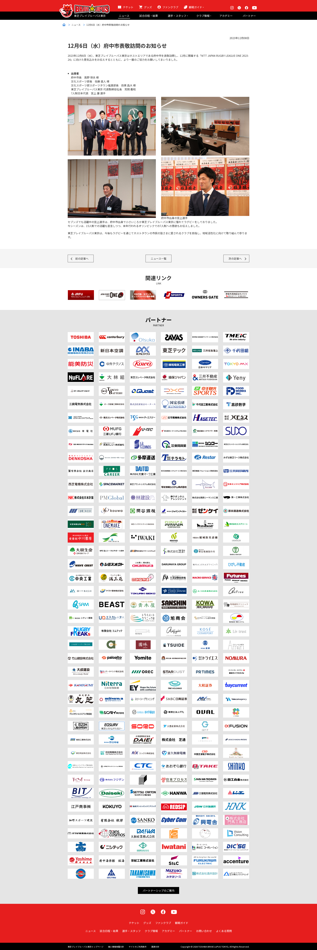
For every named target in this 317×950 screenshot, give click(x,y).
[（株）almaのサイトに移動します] (112, 642)
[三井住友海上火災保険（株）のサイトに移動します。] (205, 348)
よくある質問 (224, 931)
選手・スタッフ (177, 16)
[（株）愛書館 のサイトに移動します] (81, 534)
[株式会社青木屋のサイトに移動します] (143, 601)
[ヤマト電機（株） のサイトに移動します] (112, 588)
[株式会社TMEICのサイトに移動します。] (236, 334)
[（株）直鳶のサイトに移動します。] (205, 642)
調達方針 (155, 946)
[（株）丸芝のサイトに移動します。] (81, 696)
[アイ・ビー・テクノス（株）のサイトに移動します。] (143, 441)
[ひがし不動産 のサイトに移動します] (236, 561)
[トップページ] (84, 6)
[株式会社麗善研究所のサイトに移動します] (112, 601)
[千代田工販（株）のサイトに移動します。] (205, 401)
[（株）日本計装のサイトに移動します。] (81, 495)
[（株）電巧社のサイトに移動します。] (81, 454)
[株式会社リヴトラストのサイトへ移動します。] (236, 628)
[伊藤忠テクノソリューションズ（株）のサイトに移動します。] (143, 763)
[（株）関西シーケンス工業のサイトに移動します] (205, 495)
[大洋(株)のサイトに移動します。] (81, 871)
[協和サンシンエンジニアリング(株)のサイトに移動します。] (143, 803)
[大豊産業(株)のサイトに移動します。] (174, 723)
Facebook (246, 7)
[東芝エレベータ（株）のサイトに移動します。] (143, 374)
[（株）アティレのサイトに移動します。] (236, 642)
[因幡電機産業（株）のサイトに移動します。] (81, 348)
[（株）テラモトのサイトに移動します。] (174, 454)
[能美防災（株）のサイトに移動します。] (81, 361)
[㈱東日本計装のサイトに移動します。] (236, 803)
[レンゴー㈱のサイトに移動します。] (236, 790)
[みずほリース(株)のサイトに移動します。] (174, 871)
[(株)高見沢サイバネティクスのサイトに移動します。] (143, 871)
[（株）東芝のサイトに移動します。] (81, 334)
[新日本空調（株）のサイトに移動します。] (112, 348)
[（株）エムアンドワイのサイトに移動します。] (205, 696)
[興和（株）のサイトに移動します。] (143, 361)
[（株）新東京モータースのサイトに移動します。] (143, 401)
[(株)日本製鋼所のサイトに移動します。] (205, 803)
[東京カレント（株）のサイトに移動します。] (112, 441)
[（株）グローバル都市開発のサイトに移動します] (205, 615)
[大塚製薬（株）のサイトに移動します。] (143, 334)
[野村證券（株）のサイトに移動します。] (236, 655)
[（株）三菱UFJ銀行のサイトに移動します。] (112, 428)
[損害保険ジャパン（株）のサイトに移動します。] (174, 374)
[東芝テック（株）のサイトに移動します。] (174, 348)
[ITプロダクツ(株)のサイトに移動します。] (236, 709)
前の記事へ (81, 258)
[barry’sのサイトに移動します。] (205, 481)
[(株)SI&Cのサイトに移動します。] (174, 857)
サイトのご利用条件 (138, 946)
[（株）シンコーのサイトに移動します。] (205, 441)
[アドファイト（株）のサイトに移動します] (174, 628)
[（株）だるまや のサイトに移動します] (174, 561)
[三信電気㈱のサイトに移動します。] (205, 790)
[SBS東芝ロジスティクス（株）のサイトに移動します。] (81, 441)
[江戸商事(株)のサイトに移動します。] (81, 803)
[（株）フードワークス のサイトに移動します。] (236, 388)
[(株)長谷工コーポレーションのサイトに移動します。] (205, 844)
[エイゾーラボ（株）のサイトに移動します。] (81, 723)
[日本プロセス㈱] (174, 777)
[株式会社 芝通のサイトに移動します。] (174, 736)
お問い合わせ (204, 931)
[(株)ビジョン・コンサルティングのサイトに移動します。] (236, 830)
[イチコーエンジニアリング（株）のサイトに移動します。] (81, 415)
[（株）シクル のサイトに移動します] (112, 534)
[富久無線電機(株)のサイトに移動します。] (174, 750)
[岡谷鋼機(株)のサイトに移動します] (143, 508)
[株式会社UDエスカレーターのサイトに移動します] (112, 615)
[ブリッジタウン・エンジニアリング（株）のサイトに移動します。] (81, 709)
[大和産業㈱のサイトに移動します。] (143, 830)
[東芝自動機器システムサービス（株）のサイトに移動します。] (174, 468)
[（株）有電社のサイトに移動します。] (81, 428)
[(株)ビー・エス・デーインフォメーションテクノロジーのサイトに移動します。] (81, 790)
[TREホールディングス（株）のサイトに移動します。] (174, 682)
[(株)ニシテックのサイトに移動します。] (112, 844)
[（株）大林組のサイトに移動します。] (112, 374)
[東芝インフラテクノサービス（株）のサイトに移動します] (143, 521)
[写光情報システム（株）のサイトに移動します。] (174, 481)
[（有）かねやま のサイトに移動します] (143, 575)
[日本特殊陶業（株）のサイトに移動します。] (112, 682)
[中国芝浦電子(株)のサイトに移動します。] (205, 750)
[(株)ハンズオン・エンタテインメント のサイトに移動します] (236, 534)
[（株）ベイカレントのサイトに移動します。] (236, 682)
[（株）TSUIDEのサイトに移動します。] (174, 642)
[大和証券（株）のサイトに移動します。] (205, 682)
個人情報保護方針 (116, 946)
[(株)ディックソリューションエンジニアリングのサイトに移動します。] (236, 844)
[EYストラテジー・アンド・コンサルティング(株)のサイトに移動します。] (143, 682)
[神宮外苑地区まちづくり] (236, 292)
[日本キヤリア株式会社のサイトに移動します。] (205, 361)
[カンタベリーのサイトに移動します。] (112, 334)
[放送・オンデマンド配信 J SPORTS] (174, 292)
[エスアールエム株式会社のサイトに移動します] (81, 601)
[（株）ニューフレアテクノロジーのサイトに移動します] (81, 374)
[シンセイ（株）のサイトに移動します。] (112, 709)
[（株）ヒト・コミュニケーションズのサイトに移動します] (81, 388)
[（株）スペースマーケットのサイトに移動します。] (112, 481)
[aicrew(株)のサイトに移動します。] (112, 871)
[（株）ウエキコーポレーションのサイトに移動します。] (112, 454)
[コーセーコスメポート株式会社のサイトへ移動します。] (205, 628)
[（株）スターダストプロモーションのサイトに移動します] (174, 669)
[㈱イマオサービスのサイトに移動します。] (143, 777)
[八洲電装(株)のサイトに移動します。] (81, 857)
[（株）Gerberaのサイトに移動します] (143, 628)
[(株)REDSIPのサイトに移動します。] (174, 803)
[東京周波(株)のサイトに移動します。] (81, 750)
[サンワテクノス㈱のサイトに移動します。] (205, 777)
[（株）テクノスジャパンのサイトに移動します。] (81, 777)
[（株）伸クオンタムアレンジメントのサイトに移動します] (174, 495)
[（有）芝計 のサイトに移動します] (174, 548)
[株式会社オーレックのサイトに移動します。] (143, 669)
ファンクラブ (170, 7)
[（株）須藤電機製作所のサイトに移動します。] (236, 428)
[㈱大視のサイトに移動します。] (81, 844)
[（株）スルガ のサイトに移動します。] (174, 521)
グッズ (148, 7)
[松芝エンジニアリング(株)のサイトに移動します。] (81, 763)
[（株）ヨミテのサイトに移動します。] (143, 655)
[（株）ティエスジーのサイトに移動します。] (143, 415)
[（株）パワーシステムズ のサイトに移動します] (143, 548)
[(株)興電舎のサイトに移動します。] (205, 817)
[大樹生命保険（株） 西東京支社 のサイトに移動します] (81, 548)
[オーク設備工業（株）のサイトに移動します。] (112, 401)
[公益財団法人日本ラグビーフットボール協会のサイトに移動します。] (81, 292)
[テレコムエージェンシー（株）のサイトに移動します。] (236, 696)
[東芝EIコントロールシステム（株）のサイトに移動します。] (236, 441)
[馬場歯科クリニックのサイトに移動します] (236, 601)
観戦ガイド (195, 7)
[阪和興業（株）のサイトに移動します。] (174, 790)
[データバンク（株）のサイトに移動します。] (112, 669)
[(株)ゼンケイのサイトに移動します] (205, 508)
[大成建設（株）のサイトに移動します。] (81, 669)
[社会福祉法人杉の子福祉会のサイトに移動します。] (143, 709)
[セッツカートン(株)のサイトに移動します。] (143, 790)
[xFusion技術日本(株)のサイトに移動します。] (236, 723)
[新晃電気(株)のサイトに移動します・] (236, 763)
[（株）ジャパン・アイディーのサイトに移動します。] (174, 508)
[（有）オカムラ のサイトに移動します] (143, 561)
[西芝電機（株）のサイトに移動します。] (81, 481)
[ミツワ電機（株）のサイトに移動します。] (112, 696)
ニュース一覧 (158, 258)
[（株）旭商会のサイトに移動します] (174, 615)
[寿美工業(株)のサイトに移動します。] (81, 736)
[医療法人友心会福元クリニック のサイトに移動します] (205, 561)
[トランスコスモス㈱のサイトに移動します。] (112, 830)
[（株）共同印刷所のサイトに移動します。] (236, 468)
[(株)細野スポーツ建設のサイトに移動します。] (81, 817)
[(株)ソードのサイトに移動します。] (143, 723)
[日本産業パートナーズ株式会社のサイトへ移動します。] (81, 642)
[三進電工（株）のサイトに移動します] (81, 508)
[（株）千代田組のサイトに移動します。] (236, 348)
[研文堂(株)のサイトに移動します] (81, 521)
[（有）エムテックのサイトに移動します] (112, 628)
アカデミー (226, 16)
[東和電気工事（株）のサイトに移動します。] (174, 361)
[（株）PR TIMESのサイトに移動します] (205, 669)
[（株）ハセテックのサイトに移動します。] (205, 415)
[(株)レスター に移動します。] (205, 454)
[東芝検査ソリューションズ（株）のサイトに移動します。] (205, 468)
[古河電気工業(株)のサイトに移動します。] (205, 857)
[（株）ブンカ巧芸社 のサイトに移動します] (174, 575)
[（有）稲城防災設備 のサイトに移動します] (205, 534)
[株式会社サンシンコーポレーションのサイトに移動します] (174, 601)
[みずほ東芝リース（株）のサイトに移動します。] (236, 454)
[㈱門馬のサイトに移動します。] (236, 817)
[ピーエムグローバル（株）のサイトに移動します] (112, 495)
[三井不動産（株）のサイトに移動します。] (205, 374)
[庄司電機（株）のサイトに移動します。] (174, 415)
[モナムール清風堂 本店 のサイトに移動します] (205, 521)
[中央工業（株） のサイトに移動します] (81, 575)
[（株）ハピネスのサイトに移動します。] (236, 415)
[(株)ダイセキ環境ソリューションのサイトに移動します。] (112, 790)
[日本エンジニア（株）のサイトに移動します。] (236, 481)
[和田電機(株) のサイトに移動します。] (112, 750)
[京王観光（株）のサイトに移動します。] (205, 388)
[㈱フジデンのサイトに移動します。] (112, 777)
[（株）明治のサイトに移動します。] (174, 334)
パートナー (249, 16)
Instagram (232, 7)
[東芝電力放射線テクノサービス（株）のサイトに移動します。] (205, 334)
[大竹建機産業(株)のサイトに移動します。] (205, 763)
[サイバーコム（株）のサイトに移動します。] (174, 817)
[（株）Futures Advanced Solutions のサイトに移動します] (236, 575)
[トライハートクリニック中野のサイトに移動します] (143, 615)
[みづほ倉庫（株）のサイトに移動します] (205, 588)
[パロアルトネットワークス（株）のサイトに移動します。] (112, 655)
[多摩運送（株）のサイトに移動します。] (143, 454)
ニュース (124, 16)
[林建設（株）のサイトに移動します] (143, 495)
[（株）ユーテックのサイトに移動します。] (143, 428)
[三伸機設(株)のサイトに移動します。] (205, 736)
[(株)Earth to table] (236, 750)
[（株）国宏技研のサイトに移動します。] (174, 401)
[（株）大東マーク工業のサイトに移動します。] (143, 468)
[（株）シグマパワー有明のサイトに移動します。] (205, 428)
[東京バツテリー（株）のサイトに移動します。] (112, 388)
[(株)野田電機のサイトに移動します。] (112, 736)
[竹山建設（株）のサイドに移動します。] (81, 655)
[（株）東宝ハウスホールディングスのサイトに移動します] (174, 588)
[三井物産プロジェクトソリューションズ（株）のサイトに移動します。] (112, 763)
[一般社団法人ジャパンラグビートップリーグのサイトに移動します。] (112, 292)
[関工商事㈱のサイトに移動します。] (236, 777)
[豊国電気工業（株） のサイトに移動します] (236, 548)
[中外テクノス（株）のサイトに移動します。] (112, 361)
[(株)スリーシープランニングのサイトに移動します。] (143, 696)
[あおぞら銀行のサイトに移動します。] (174, 763)
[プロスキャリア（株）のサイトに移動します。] (112, 468)
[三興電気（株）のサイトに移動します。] (81, 401)
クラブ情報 (203, 16)
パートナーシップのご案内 (158, 890)
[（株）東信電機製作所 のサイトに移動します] (205, 548)
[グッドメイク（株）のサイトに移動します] (81, 628)
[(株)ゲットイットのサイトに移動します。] (205, 723)
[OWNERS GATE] (205, 292)
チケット (128, 7)
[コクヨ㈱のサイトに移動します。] (112, 803)
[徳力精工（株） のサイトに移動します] (143, 588)
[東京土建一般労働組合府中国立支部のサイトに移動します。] (174, 655)
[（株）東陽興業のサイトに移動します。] (174, 441)
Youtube (254, 7)
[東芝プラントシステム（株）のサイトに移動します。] (143, 481)
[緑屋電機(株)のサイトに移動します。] (143, 844)
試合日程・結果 (148, 16)
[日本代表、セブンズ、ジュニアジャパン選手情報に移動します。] (143, 292)
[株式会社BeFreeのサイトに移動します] (236, 588)
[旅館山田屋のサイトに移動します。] (143, 642)
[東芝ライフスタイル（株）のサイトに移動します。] (236, 669)
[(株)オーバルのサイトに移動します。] (205, 709)
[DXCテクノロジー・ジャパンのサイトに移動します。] (174, 388)
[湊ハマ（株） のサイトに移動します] (81, 588)
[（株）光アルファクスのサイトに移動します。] (143, 348)
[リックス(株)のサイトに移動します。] (143, 750)
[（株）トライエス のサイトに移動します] (205, 655)
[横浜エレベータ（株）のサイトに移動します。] (112, 415)
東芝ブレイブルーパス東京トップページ (85, 946)
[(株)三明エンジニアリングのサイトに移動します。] (236, 871)
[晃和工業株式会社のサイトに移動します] (205, 601)
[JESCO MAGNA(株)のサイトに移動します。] (236, 736)
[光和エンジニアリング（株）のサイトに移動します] (112, 508)
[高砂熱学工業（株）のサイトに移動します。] (236, 401)
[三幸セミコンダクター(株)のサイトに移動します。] (143, 817)
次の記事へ (235, 258)
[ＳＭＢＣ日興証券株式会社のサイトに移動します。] (174, 696)
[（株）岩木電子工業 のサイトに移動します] (143, 534)
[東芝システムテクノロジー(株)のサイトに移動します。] (112, 723)
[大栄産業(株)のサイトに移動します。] (143, 736)
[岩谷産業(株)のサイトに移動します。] (174, 844)
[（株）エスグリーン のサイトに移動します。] (236, 521)
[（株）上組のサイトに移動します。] (81, 682)
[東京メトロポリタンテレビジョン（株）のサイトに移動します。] (236, 361)
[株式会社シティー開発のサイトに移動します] (81, 615)
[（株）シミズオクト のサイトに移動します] (112, 561)
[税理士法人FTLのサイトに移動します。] (174, 709)
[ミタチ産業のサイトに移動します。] (81, 830)
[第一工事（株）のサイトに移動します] (236, 495)
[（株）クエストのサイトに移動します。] (143, 388)
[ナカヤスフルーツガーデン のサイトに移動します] (174, 534)
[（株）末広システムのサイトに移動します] (236, 615)
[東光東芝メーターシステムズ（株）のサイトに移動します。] (174, 428)
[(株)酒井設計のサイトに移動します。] (205, 871)
